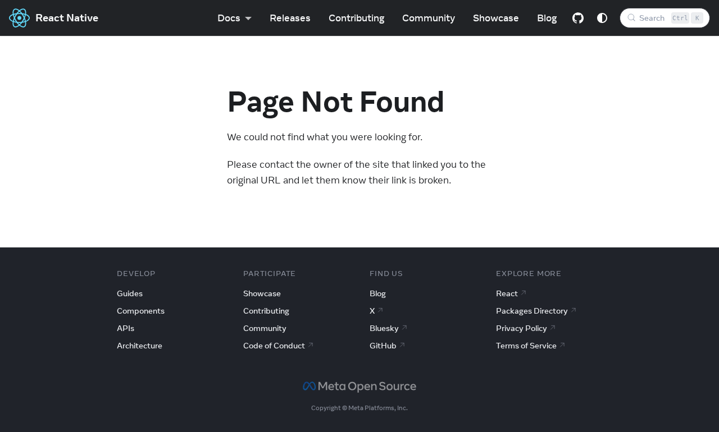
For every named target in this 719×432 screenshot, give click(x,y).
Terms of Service (526, 346)
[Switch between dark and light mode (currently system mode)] (602, 17)
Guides (130, 293)
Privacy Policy (521, 328)
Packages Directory (532, 311)
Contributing (356, 18)
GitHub (383, 346)
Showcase (496, 18)
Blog (547, 18)
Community (428, 18)
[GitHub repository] (578, 18)
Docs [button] (228, 18)
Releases (290, 18)
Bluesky (384, 328)
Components (141, 311)
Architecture (139, 346)
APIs (125, 328)
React (507, 293)
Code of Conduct (274, 346)
